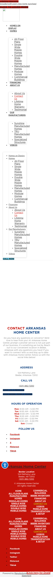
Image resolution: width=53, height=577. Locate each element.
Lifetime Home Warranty (19, 104)
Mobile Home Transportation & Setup (40, 511)
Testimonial (20, 109)
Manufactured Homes (18, 497)
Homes (13, 31)
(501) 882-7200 (26, 386)
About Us (15, 85)
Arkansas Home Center (26, 466)
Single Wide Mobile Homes (18, 505)
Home (18, 491)
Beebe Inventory (40, 496)
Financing (15, 83)
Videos (13, 145)
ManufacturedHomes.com (26, 573)
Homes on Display (17, 156)
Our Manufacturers (17, 229)
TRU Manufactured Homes (22, 134)
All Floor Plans (18, 494)
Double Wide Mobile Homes (18, 509)
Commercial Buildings (40, 492)
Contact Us (40, 504)
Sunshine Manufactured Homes (22, 126)
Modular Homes (18, 501)
